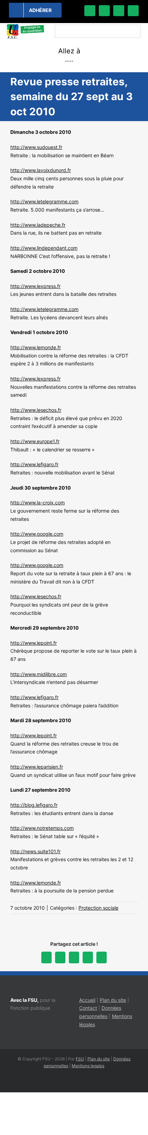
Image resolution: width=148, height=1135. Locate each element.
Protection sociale (98, 908)
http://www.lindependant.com (43, 248)
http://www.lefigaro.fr (34, 464)
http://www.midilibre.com (38, 674)
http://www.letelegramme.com (44, 201)
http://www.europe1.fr (35, 441)
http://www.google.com (36, 534)
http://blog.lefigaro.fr (33, 805)
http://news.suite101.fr (35, 851)
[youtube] (133, 10)
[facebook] (89, 10)
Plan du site (113, 1000)
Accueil (87, 1000)
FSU (80, 1058)
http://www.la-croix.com (37, 502)
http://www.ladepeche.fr (37, 225)
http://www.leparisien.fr (36, 767)
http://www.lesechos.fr (35, 410)
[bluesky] (104, 10)
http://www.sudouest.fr (36, 147)
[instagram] (118, 10)
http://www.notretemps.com (42, 828)
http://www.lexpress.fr (35, 286)
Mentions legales (88, 1065)
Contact (88, 1008)
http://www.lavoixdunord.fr (40, 170)
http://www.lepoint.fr (33, 643)
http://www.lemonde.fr (35, 347)
